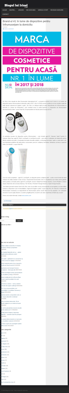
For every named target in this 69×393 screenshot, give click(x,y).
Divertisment (3, 352)
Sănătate (2, 368)
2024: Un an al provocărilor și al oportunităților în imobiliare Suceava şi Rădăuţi (10, 290)
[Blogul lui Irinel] (16, 5)
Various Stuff (43, 10)
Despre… (12, 10)
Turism (2, 379)
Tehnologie (8, 200)
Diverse (2, 349)
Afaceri (21, 10)
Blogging (2, 338)
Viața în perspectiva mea (6, 382)
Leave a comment (9, 28)
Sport (1, 374)
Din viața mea (30, 10)
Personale (2, 365)
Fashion (2, 357)
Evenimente (3, 354)
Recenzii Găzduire (56, 10)
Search (19, 220)
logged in (11, 208)
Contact (6, 14)
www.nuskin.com (26, 195)
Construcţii (3, 341)
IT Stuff (2, 363)
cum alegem (3, 343)
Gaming (2, 360)
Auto (1, 335)
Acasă (5, 10)
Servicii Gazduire (4, 371)
